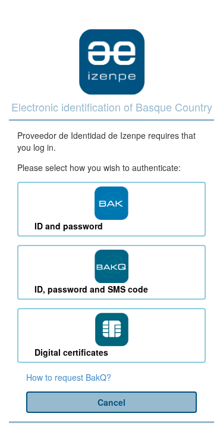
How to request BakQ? (68, 377)
